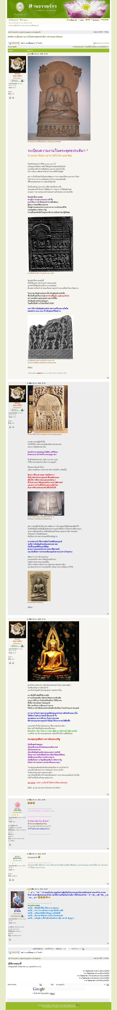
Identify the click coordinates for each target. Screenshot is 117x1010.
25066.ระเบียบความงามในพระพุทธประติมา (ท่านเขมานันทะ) (35, 37)
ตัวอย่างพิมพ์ (12, 47)
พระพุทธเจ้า (37, 32)
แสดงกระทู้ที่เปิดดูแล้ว (32, 25)
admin (39, 373)
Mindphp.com (57, 1007)
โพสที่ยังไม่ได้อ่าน (91, 47)
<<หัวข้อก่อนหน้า (78, 47)
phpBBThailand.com (69, 1007)
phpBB (48, 1005)
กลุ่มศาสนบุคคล (25, 32)
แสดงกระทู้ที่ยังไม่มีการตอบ (17, 25)
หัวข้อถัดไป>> (104, 47)
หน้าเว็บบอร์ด (13, 32)
